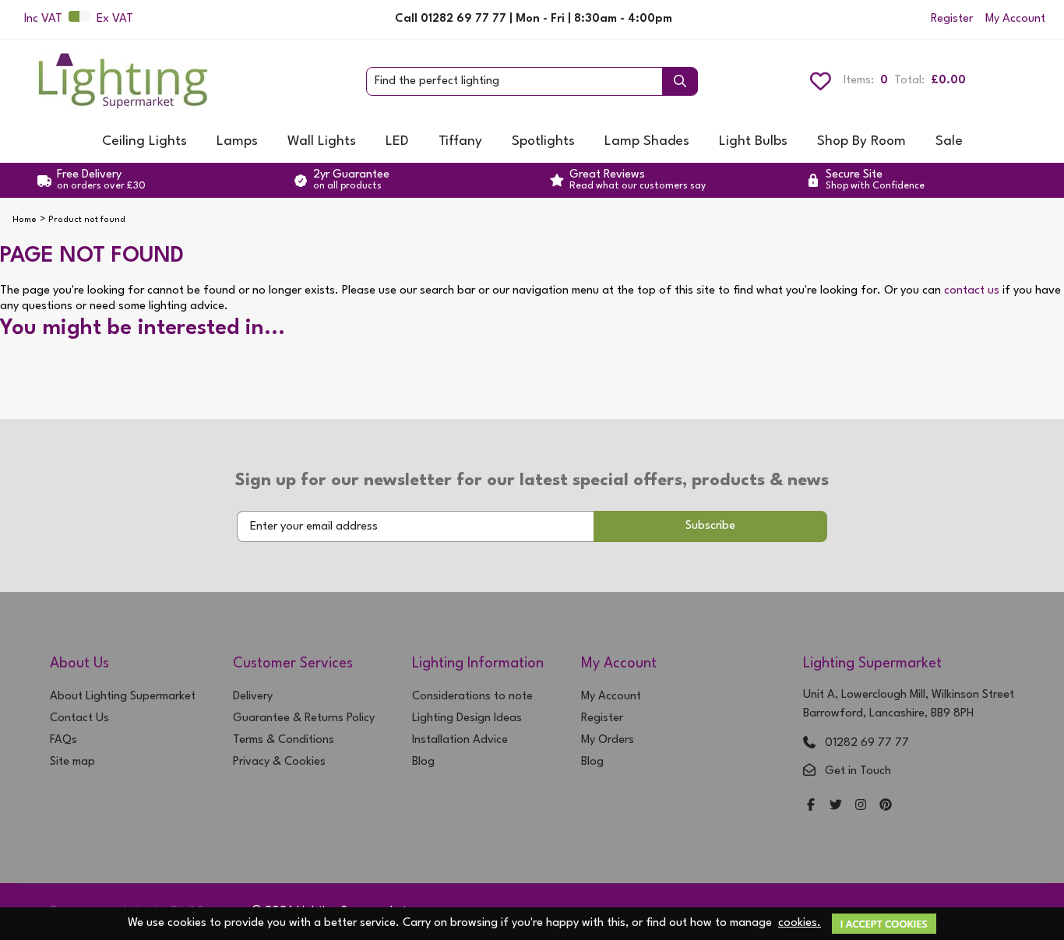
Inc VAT (43, 19)
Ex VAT (115, 19)
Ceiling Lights (144, 141)
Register (952, 19)
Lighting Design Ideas (467, 718)
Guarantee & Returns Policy (304, 718)
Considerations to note (472, 696)
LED (397, 141)
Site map (72, 762)
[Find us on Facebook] (811, 806)
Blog (423, 762)
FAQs (63, 740)
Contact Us (79, 718)
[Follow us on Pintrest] (885, 806)
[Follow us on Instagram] (860, 806)
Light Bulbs (753, 141)
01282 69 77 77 (867, 743)
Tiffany (460, 141)
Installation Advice (460, 740)
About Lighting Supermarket (123, 696)
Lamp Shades (646, 141)
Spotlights (543, 141)
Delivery (253, 696)
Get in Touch (858, 771)
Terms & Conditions (283, 740)
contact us (971, 291)
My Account (1015, 19)
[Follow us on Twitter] (836, 806)
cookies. (799, 923)
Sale (949, 141)
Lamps (237, 141)
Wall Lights (321, 141)
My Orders (607, 740)
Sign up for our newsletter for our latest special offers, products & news (532, 480)
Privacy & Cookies (279, 762)
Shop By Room (861, 141)
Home (24, 220)
